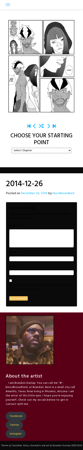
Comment (15, 226)
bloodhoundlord (63, 193)
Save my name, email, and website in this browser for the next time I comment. (41, 287)
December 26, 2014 (34, 193)
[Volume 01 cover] (29, 126)
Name (12, 253)
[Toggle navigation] (7, 5)
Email (12, 267)
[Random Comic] (41, 126)
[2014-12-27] (48, 126)
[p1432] (54, 126)
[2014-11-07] (34, 126)
